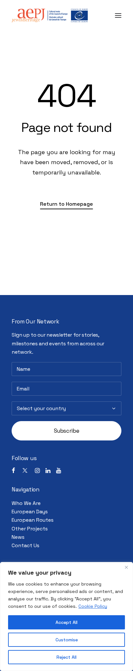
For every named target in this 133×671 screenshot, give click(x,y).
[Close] (126, 567)
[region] (66, 616)
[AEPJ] (50, 15)
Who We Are (26, 503)
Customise (67, 640)
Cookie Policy (92, 606)
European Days (30, 511)
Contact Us (25, 545)
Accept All (66, 622)
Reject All (66, 657)
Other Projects (30, 528)
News (18, 537)
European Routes (33, 520)
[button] (118, 15)
